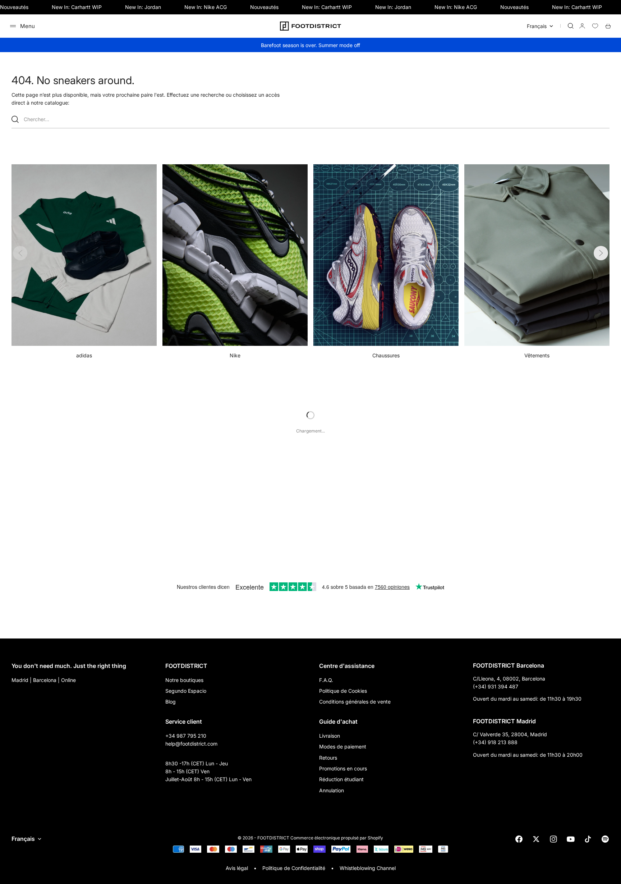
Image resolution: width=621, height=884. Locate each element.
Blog (170, 702)
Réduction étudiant (341, 779)
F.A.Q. (326, 680)
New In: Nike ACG (205, 7)
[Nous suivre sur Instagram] (553, 839)
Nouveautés (14, 7)
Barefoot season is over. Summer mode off (310, 45)
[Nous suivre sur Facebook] (519, 839)
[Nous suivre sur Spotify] (605, 839)
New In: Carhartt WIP (77, 7)
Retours (328, 758)
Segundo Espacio (185, 691)
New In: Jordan (143, 7)
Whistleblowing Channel (368, 868)
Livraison (329, 736)
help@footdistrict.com (191, 744)
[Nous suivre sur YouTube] (570, 839)
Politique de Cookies (343, 691)
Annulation (331, 790)
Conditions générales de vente (355, 702)
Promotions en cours (343, 768)
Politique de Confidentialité (293, 868)
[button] (601, 253)
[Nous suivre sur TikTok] (588, 839)
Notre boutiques (184, 680)
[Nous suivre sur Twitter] (536, 839)
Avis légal (237, 868)
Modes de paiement (342, 746)
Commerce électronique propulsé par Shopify (336, 838)
